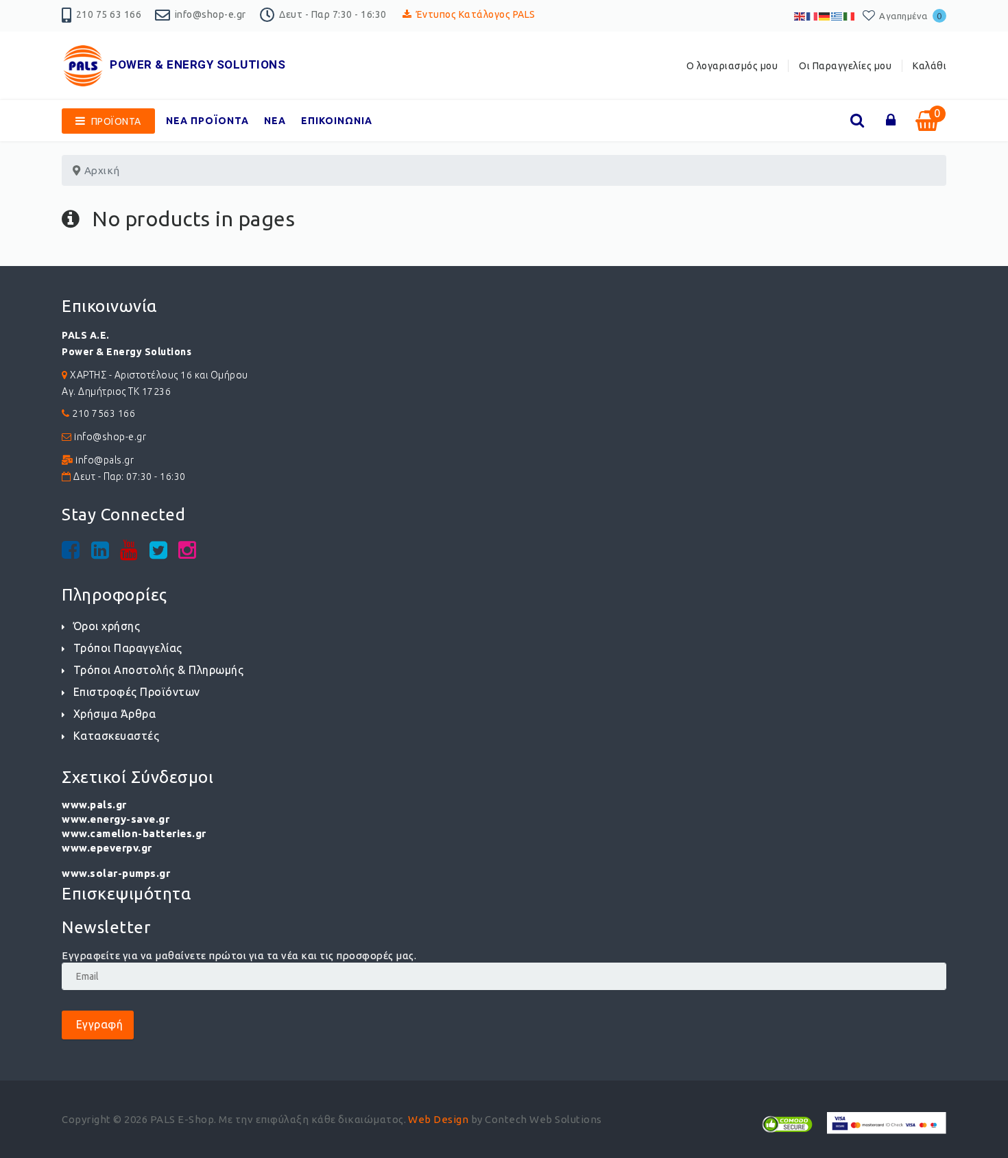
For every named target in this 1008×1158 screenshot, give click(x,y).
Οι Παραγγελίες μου (845, 65)
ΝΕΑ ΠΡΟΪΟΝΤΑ (207, 120)
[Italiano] (849, 15)
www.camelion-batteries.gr (134, 833)
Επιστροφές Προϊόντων (136, 692)
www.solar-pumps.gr (116, 873)
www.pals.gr (94, 804)
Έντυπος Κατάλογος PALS (476, 14)
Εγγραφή (98, 1024)
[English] (800, 15)
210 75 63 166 (109, 14)
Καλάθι (929, 65)
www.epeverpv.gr (107, 848)
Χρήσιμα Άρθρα (114, 714)
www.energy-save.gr (115, 819)
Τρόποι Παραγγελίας (127, 648)
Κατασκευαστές (116, 735)
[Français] (812, 15)
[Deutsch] (825, 15)
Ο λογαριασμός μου (732, 65)
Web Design (438, 1119)
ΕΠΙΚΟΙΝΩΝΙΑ (336, 120)
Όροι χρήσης (106, 626)
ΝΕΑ (275, 120)
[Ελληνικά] (837, 15)
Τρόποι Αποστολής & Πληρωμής (158, 670)
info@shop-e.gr (210, 14)
